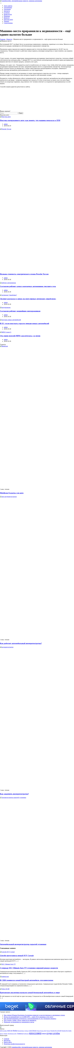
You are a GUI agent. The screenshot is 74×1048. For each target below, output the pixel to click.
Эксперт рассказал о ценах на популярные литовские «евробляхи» (28, 299)
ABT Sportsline (3, 1030)
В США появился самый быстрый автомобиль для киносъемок (26, 980)
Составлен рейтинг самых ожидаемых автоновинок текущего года (28, 286)
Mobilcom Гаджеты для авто (12, 493)
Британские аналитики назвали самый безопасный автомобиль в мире (30, 993)
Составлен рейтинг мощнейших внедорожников (20, 311)
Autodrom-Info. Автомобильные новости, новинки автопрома (31, 1047)
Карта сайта (8, 1042)
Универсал (20, 1033)
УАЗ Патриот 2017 (12, 1033)
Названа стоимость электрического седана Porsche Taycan (24, 274)
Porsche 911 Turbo (66, 1030)
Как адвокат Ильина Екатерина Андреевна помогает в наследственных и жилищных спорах (34, 1015)
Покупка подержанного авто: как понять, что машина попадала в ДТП (30, 120)
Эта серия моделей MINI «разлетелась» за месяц (20, 336)
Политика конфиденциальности (14, 1044)
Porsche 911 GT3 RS (55, 1030)
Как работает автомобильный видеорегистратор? (21, 643)
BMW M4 (10, 1030)
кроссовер (35, 1033)
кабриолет (26, 1033)
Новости (7, 18)
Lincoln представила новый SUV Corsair (17, 956)
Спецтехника (8, 23)
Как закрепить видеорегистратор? (14, 794)
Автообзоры (8, 7)
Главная (6, 1039)
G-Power (27, 1030)
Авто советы (8, 6)
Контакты (7, 1040)
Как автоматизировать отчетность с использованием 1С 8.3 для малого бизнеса (30, 1018)
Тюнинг (6, 21)
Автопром (7, 9)
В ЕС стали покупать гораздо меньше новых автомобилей (24, 323)
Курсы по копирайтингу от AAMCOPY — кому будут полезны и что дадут (28, 1017)
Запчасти (7, 11)
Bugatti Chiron (21, 1030)
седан (49, 1033)
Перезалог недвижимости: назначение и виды (19, 1022)
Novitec (48, 1030)
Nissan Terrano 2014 (41, 1030)
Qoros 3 (2, 1033)
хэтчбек (56, 1033)
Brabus (15, 1030)
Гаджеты (7, 12)
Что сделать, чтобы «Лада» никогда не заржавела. (20, 1020)
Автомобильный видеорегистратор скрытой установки (23, 944)
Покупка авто (8, 19)
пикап (44, 1033)
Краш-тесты (8, 14)
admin (6, 124)
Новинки (7, 16)
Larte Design (33, 1030)
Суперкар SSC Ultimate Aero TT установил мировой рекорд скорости (29, 968)
